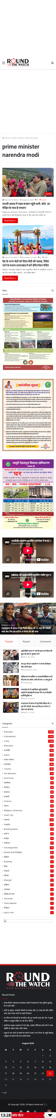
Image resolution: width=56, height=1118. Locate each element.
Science (7, 801)
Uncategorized (11, 847)
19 (21, 1073)
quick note (9, 912)
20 (28, 1073)
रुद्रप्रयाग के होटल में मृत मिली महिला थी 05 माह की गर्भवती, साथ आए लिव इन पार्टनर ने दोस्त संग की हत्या (26, 630)
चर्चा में (6, 834)
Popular (9, 641)
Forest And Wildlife (13, 852)
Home (7, 138)
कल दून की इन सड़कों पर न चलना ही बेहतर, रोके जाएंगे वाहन (36, 665)
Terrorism (8, 898)
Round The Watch (11, 200)
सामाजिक (7, 783)
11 (13, 1067)
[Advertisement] (28, 28)
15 (43, 1067)
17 (6, 1073)
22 (43, 1073)
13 (28, 1067)
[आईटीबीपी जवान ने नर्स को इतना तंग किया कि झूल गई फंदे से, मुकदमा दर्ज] (11, 654)
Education (8, 746)
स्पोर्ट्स (6, 871)
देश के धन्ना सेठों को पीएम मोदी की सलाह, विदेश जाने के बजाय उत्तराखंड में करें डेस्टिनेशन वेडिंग (25, 263)
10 (6, 1067)
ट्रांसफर (7, 889)
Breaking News (11, 829)
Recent (26, 641)
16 (50, 1067)
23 (50, 1073)
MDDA (7, 792)
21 (35, 1073)
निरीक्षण (6, 908)
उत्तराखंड (7, 764)
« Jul (4, 1092)
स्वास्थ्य (6, 820)
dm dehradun (10, 773)
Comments (45, 641)
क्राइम (6, 838)
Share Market (10, 903)
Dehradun (8, 732)
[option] (28, 619)
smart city (8, 815)
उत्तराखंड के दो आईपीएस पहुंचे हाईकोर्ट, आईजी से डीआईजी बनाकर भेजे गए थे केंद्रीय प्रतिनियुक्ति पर (36, 692)
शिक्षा (5, 866)
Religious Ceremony (13, 810)
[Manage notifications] (49, 1111)
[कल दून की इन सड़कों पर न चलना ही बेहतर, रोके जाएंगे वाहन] (11, 667)
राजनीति (7, 750)
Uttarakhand (10, 736)
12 (21, 1067)
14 (35, 1067)
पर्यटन (6, 806)
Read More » (10, 220)
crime (6, 741)
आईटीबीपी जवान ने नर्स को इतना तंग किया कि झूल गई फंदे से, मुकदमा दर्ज (36, 652)
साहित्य (6, 885)
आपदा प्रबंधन (9, 759)
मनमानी (6, 796)
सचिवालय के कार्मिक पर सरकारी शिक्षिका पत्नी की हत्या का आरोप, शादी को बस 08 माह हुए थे (36, 678)
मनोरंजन (7, 843)
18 (13, 1073)
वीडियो (6, 857)
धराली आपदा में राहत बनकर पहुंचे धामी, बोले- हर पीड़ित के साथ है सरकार (26, 205)
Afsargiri (8, 880)
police (6, 755)
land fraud (8, 778)
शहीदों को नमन (9, 894)
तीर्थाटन (7, 787)
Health (7, 824)
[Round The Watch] (18, 62)
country (7, 769)
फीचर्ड (6, 875)
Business (8, 861)
